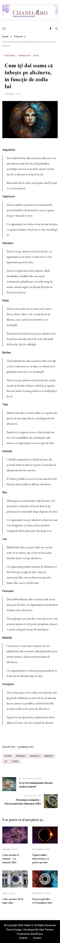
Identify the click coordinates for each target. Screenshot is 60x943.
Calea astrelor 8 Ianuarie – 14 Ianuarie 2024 (10, 858)
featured (10, 56)
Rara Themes (46, 929)
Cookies (23, 938)
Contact (37, 938)
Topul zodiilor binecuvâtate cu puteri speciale (40, 858)
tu (6, 761)
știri (36, 56)
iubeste (48, 756)
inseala (34, 756)
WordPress (36, 933)
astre (8, 756)
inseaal (20, 756)
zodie (15, 761)
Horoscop (24, 56)
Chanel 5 (28, 925)
